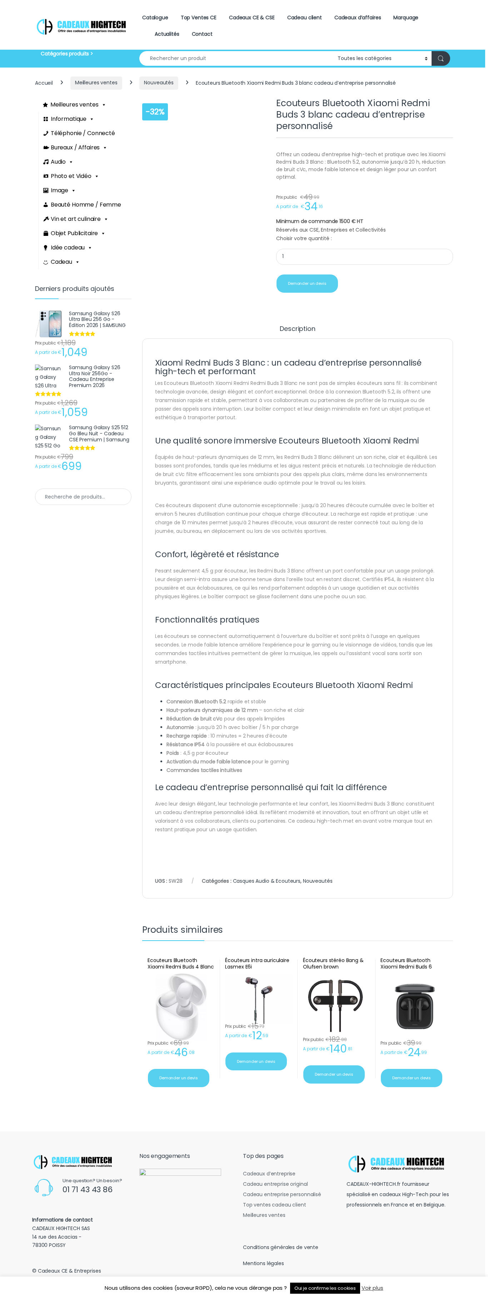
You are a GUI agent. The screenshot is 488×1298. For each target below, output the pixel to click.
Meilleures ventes (96, 82)
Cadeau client (304, 17)
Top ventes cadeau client (274, 1204)
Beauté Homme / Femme (86, 204)
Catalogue (155, 17)
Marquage (405, 17)
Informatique (68, 119)
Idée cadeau (68, 247)
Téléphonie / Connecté (83, 133)
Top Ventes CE (198, 17)
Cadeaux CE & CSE (252, 17)
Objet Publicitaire (74, 233)
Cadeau (61, 262)
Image (59, 190)
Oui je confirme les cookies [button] (325, 1288)
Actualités (167, 34)
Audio (58, 162)
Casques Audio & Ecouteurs (267, 881)
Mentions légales (263, 1263)
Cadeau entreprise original (275, 1184)
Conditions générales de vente (280, 1247)
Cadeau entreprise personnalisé (282, 1194)
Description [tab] (297, 329)
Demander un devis (307, 283)
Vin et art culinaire (76, 219)
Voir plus (372, 1288)
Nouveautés (159, 82)
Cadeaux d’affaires (357, 17)
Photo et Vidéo (71, 176)
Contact (202, 34)
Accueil (44, 82)
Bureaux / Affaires (75, 147)
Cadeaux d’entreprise (269, 1173)
